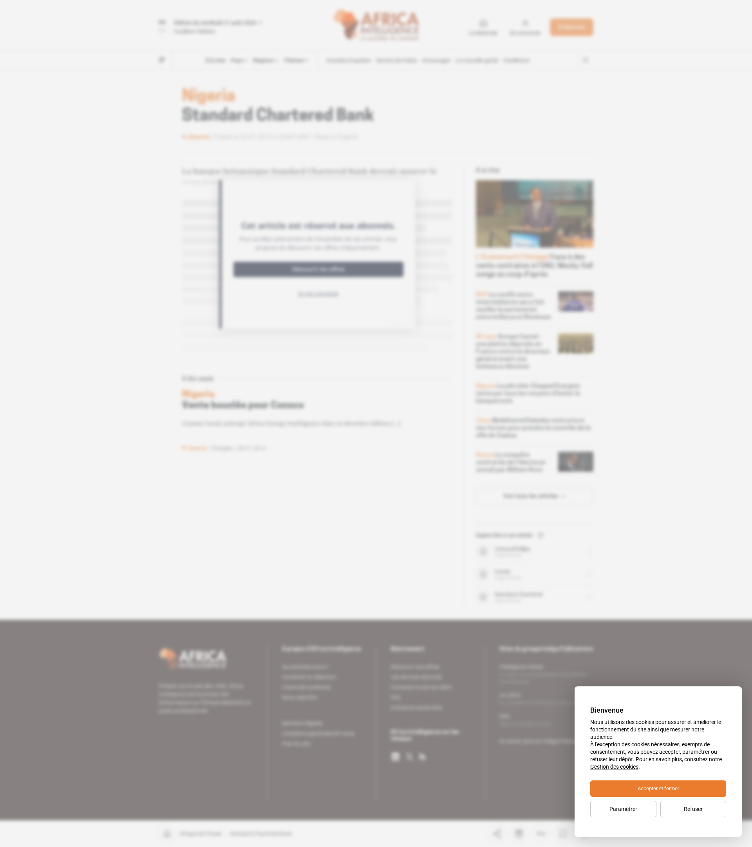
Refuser (693, 809)
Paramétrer (623, 809)
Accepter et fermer (658, 788)
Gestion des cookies (614, 767)
